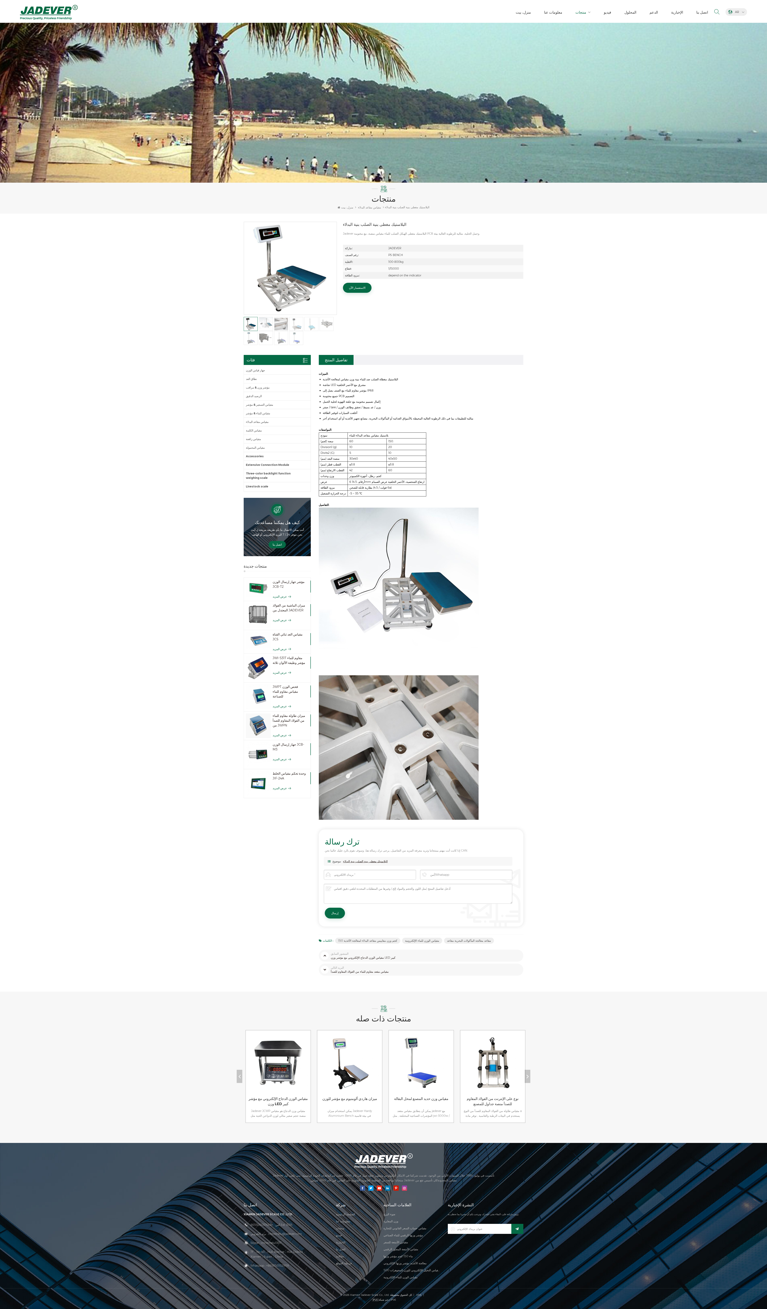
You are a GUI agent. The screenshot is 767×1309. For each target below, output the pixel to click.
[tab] (336, 360)
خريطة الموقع (344, 1263)
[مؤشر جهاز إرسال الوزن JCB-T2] (258, 588)
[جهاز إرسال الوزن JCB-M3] (258, 754)
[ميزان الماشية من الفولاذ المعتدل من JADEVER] (258, 615)
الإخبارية (677, 12)
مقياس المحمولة (255, 447)
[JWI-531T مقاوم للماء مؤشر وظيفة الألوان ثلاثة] (258, 668)
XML (419, 1294)
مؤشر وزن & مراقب (258, 387)
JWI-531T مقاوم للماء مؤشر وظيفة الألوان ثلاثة (289, 660)
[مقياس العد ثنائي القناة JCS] (258, 640)
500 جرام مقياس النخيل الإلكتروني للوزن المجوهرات (412, 1270)
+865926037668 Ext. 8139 (271, 1225)
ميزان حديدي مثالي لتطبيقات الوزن (441, 1099)
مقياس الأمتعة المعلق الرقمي (401, 1249)
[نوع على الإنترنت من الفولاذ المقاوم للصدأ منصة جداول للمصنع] (369, 1066)
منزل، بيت (523, 12)
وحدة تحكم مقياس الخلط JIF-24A (289, 776)
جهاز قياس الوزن (255, 370)
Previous (239, 1076)
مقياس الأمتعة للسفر (396, 1242)
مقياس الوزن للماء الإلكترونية (422, 940)
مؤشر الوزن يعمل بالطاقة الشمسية (512, 1099)
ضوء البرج (389, 1214)
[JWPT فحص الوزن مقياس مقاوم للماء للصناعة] (258, 696)
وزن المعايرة (391, 1221)
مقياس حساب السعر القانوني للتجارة (405, 1228)
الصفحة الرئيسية (345, 1214)
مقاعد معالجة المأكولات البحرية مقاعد (469, 940)
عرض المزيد (280, 596)
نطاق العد (251, 379)
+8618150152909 (277, 1265)
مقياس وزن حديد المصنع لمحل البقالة (298, 1099)
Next (527, 1076)
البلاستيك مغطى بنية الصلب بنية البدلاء (365, 861)
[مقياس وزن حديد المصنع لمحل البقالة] (297, 1066)
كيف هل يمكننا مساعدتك (277, 522)
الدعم (654, 12)
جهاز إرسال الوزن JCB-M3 (288, 747)
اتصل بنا (702, 12)
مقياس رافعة (253, 439)
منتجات (580, 12)
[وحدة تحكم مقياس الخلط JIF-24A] (258, 783)
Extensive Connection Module (267, 465)
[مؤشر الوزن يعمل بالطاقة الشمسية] (512, 1066)
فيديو (607, 12)
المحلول (630, 12)
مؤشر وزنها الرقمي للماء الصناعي (403, 1235)
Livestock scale (257, 486)
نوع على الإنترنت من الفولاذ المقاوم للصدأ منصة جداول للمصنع (369, 1101)
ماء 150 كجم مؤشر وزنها (398, 1256)
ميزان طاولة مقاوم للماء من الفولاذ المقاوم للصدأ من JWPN (289, 720)
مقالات (340, 1256)
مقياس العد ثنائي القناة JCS (288, 637)
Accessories (255, 456)
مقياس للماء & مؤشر (258, 413)
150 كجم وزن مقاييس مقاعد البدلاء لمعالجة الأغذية (367, 940)
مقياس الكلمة (254, 430)
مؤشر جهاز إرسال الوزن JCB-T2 (289, 584)
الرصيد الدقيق (254, 396)
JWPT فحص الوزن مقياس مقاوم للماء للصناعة (285, 691)
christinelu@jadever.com (285, 1234)
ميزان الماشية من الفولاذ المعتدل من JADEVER (289, 608)
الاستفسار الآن (357, 288)
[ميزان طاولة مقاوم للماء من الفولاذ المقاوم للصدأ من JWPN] (258, 725)
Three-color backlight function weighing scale (268, 476)
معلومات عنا (553, 12)
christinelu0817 (271, 1243)
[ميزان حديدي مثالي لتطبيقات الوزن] (440, 1066)
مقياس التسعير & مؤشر (259, 404)
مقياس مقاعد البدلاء (369, 207)
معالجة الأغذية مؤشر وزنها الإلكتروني (405, 1263)
